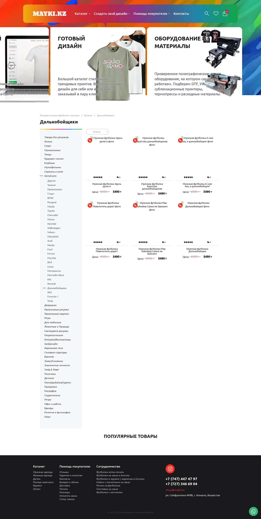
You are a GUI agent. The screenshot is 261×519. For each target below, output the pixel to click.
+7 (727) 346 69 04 (181, 484)
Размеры (65, 492)
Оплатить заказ (68, 495)
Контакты (65, 478)
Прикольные (54, 189)
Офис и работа (52, 404)
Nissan (51, 219)
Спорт (47, 145)
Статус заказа (67, 499)
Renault (51, 283)
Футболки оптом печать (110, 472)
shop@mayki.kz (175, 489)
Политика (50, 373)
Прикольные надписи (56, 313)
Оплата (64, 489)
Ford (49, 249)
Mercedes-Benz (55, 275)
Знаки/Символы (53, 361)
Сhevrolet (52, 215)
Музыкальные (52, 150)
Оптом (36, 489)
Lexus (50, 266)
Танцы (47, 154)
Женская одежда (42, 475)
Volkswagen (53, 228)
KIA (49, 279)
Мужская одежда (43, 472)
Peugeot (51, 202)
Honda (50, 245)
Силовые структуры (55, 352)
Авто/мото (50, 175)
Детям (36, 478)
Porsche (51, 258)
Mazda (51, 206)
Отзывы (64, 472)
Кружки (37, 485)
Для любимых (52, 322)
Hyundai (51, 223)
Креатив (49, 356)
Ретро (47, 399)
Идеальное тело (53, 348)
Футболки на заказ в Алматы (113, 475)
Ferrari (51, 253)
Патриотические (53, 335)
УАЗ (49, 292)
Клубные (49, 163)
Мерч (47, 416)
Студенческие (52, 395)
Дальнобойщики (57, 288)
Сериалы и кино (53, 171)
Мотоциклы (54, 270)
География (50, 391)
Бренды (48, 408)
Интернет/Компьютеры (57, 339)
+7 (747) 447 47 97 (181, 479)
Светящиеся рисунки (56, 331)
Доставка (65, 485)
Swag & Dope (51, 369)
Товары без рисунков (56, 137)
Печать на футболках (108, 485)
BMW (50, 198)
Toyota (51, 210)
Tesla (50, 301)
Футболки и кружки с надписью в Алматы (120, 478)
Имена (48, 141)
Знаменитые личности (57, 365)
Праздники (50, 386)
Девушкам (50, 305)
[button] (11, 65)
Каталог (88, 115)
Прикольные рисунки (56, 309)
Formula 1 (52, 296)
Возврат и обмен (69, 482)
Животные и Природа (56, 326)
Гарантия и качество (71, 475)
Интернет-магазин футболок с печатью (59, 115)
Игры (47, 318)
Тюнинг (51, 185)
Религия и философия (57, 412)
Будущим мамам (54, 158)
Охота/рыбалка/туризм (57, 382)
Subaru (51, 232)
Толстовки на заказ (107, 489)
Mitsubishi (52, 236)
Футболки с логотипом (109, 492)
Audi (49, 240)
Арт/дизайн (51, 343)
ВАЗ (49, 262)
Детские (49, 378)
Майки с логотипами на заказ (113, 482)
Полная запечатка (43, 482)
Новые (96, 131)
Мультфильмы (52, 167)
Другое (51, 180)
